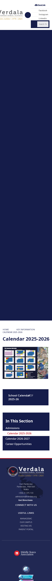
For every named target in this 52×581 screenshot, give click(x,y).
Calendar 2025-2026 (12, 332)
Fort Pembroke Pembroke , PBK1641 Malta (26, 487)
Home (6, 329)
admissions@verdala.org (26, 496)
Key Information (25, 329)
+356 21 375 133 (26, 493)
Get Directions (25, 500)
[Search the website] (34, 24)
